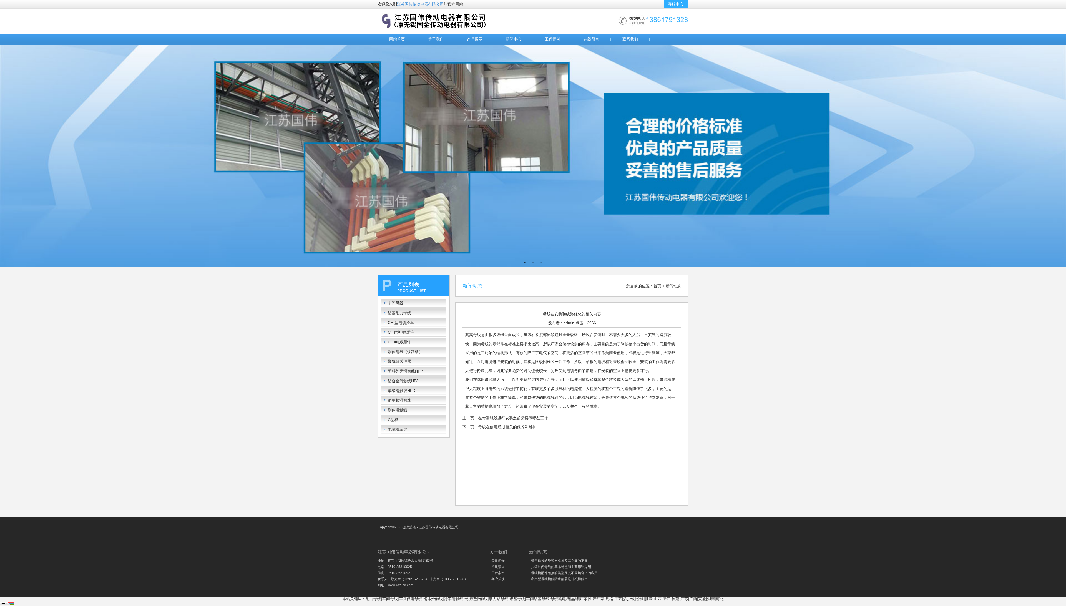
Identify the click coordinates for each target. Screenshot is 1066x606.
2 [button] (533, 262)
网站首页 (397, 39)
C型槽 (393, 420)
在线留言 (591, 39)
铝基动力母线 (399, 313)
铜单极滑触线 (399, 400)
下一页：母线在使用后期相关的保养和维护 (499, 427)
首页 (657, 286)
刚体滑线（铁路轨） (405, 351)
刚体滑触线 (397, 410)
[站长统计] (7, 604)
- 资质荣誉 (497, 567)
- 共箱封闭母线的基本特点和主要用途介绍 (560, 567)
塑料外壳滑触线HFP (405, 371)
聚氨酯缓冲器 (399, 361)
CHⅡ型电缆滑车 (401, 332)
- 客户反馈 (497, 579)
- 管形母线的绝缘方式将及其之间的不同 (558, 561)
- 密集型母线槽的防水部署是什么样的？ (558, 579)
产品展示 (474, 39)
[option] (533, 156)
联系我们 (630, 39)
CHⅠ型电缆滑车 (401, 322)
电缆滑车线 (397, 429)
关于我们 (436, 39)
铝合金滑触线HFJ (403, 381)
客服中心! (676, 4)
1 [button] (524, 262)
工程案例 (552, 39)
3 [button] (541, 262)
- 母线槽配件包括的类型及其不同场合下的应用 (563, 573)
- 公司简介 (497, 561)
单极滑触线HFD (401, 390)
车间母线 (395, 303)
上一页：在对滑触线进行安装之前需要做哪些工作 (505, 418)
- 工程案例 (497, 573)
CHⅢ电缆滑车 (400, 342)
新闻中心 (513, 39)
